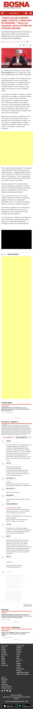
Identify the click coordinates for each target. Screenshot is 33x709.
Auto (17, 656)
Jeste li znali (20, 646)
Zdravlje (18, 651)
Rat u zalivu (4, 646)
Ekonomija (4, 654)
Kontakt (3, 682)
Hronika (3, 653)
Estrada (18, 663)
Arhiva (3, 677)
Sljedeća (27, 605)
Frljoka (18, 667)
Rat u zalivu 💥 (14, 13)
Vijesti (3, 647)
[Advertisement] (16, 148)
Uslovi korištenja (6, 686)
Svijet (3, 662)
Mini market (4, 665)
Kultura (18, 649)
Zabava (18, 665)
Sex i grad (19, 660)
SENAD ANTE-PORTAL (22, 672)
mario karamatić (13, 254)
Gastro (18, 653)
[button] (30, 49)
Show (18, 658)
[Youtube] (10, 691)
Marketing (4, 679)
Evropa (3, 660)
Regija (3, 658)
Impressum (4, 684)
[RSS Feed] (2, 691)
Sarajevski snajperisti (22, 674)
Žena (17, 662)
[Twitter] (7, 691)
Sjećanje (19, 647)
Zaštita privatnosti (6, 688)
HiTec (18, 654)
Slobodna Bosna (16, 701)
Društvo (3, 663)
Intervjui (3, 651)
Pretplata (4, 681)
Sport (2, 656)
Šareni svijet (20, 669)
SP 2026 (18, 670)
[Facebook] (4, 691)
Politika (3, 649)
